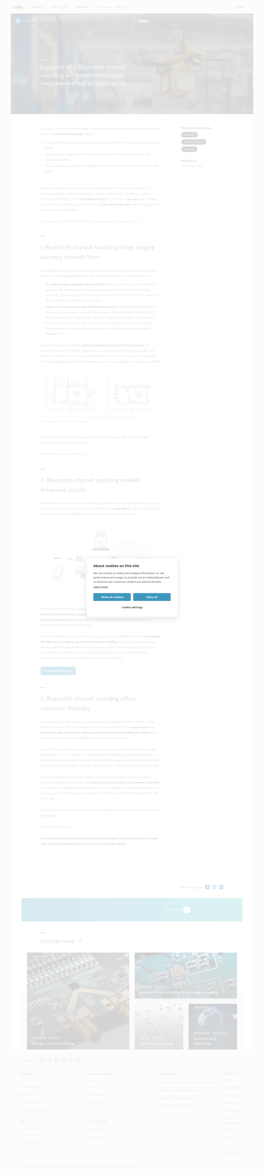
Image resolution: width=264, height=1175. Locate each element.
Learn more (100, 586)
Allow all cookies (112, 597)
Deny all (152, 597)
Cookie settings (132, 607)
